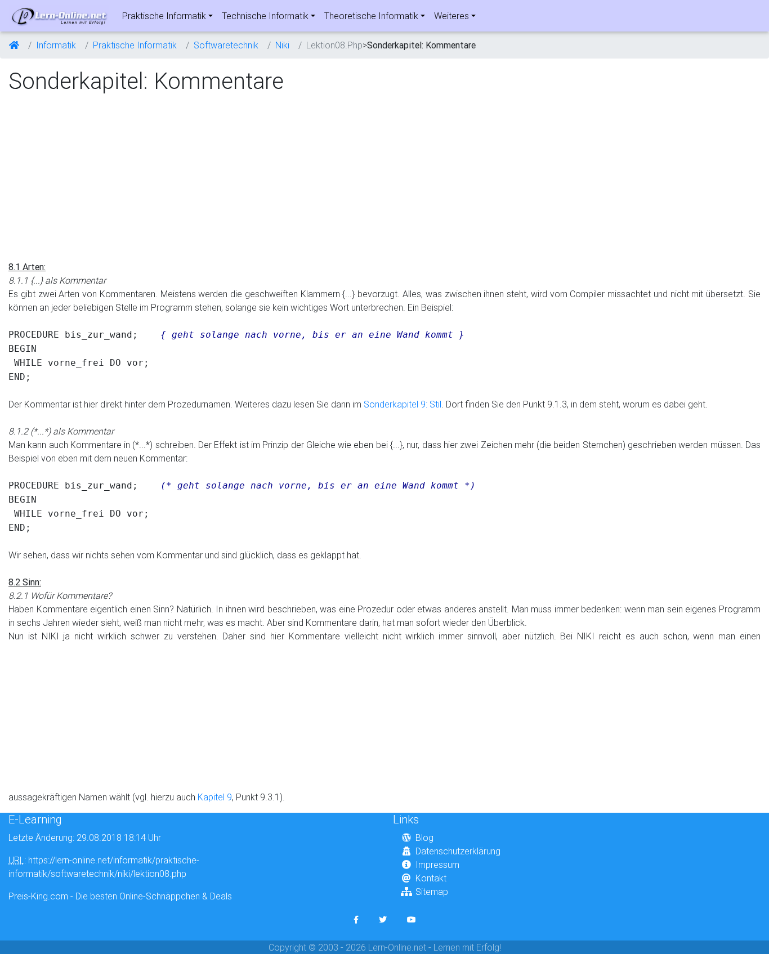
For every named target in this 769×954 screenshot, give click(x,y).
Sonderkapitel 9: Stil (402, 404)
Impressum (437, 864)
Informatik (56, 45)
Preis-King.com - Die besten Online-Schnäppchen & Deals (120, 896)
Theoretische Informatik (371, 15)
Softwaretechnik (226, 45)
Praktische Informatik (164, 15)
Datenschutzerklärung (457, 851)
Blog (424, 837)
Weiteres (451, 15)
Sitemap (431, 891)
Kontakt (430, 878)
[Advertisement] (103, 178)
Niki (282, 45)
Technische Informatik (265, 15)
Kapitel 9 (215, 797)
